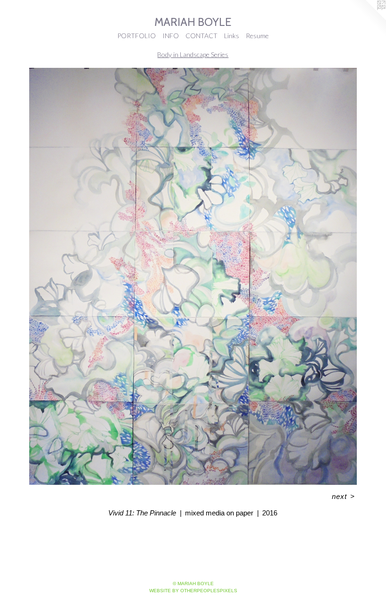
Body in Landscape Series (192, 54)
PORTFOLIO (136, 36)
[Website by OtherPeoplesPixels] (367, 19)
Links (231, 36)
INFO (170, 36)
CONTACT (201, 36)
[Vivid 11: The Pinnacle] (193, 276)
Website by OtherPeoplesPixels (193, 590)
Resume (257, 36)
